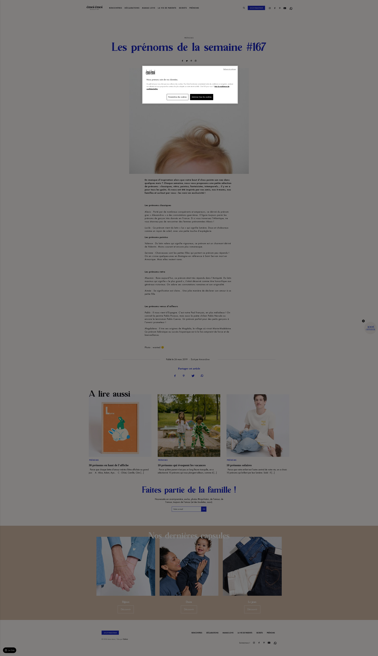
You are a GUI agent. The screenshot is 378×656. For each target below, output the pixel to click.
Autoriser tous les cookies (202, 97)
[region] (190, 85)
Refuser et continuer (229, 69)
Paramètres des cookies (177, 97)
